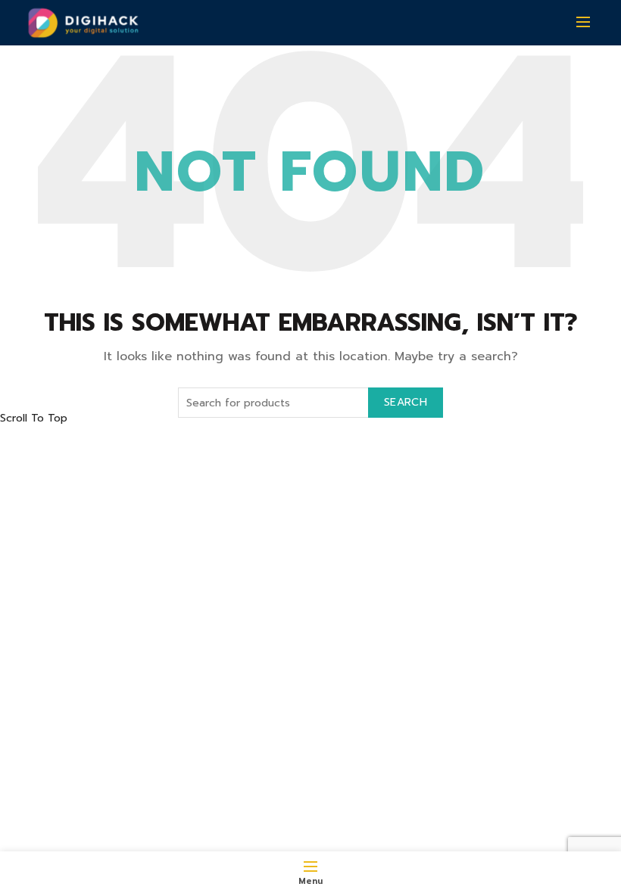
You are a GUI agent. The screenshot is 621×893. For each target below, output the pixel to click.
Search (405, 402)
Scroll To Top (33, 418)
